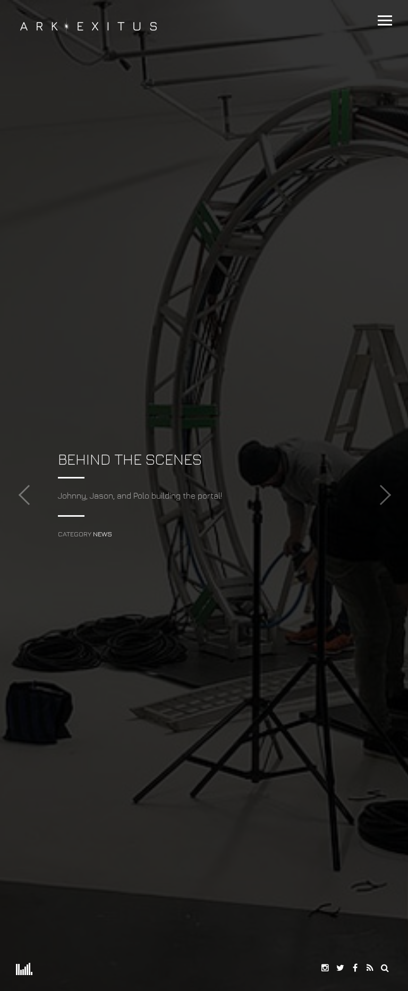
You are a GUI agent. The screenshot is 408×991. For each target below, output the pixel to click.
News (102, 534)
